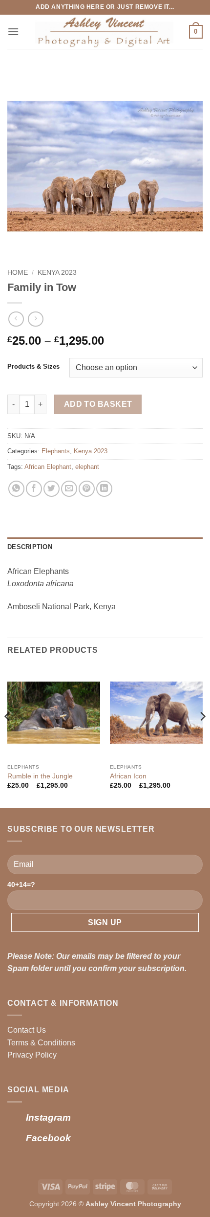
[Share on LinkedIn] (104, 489)
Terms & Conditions (41, 1043)
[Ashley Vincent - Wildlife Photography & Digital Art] (104, 32)
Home (17, 272)
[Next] (202, 736)
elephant (87, 466)
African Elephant (47, 466)
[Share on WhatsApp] (16, 489)
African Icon (128, 776)
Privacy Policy (32, 1055)
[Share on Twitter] (51, 489)
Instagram (48, 1117)
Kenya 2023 (57, 272)
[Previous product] (35, 319)
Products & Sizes (33, 366)
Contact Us (26, 1030)
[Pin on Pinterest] (87, 489)
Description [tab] (29, 547)
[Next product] (15, 319)
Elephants (56, 451)
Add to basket (98, 404)
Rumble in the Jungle (40, 776)
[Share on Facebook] (34, 489)
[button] (13, 32)
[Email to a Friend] (69, 489)
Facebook (48, 1138)
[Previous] (8, 736)
